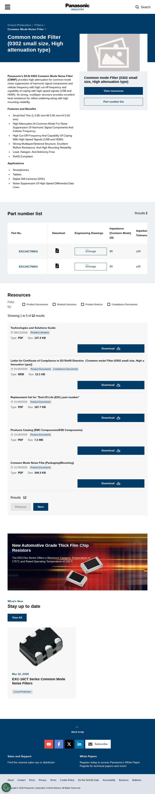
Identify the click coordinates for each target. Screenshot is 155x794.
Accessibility (109, 780)
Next (41, 506)
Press (32, 780)
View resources (113, 90)
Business (124, 780)
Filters (39, 25)
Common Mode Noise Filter (26, 29)
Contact (21, 780)
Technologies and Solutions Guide (33, 327)
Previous (20, 506)
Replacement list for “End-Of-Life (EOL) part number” (45, 397)
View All (17, 617)
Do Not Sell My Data (88, 780)
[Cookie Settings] (6, 787)
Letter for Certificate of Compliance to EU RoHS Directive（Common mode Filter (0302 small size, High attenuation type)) (77, 362)
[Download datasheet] (57, 252)
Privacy (42, 780)
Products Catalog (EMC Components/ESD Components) (46, 430)
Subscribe (101, 743)
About (11, 780)
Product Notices (94, 304)
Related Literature (67, 304)
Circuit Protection (19, 25)
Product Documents (37, 304)
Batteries (136, 780)
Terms (53, 780)
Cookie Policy (67, 780)
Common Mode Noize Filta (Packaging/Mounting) (42, 462)
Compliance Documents (125, 304)
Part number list (113, 101)
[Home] (77, 7)
